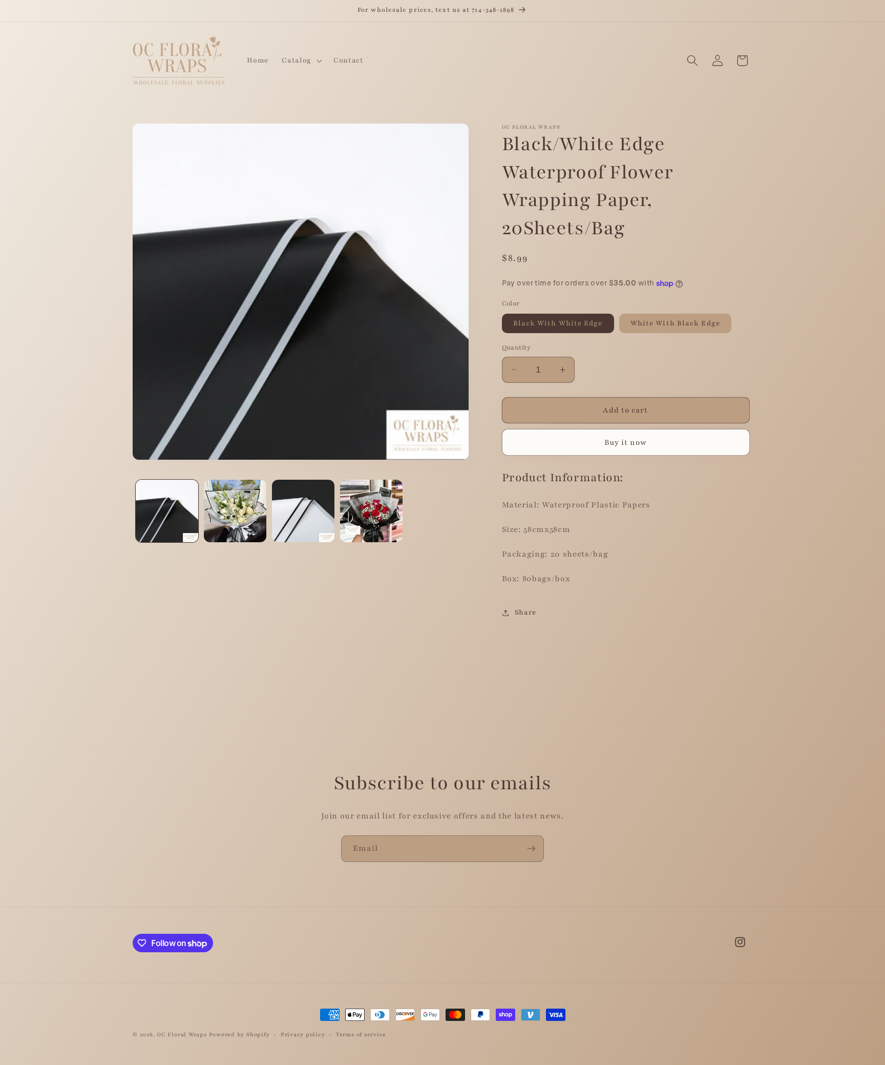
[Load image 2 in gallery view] (235, 511)
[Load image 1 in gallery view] (167, 511)
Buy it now (625, 442)
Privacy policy (303, 1034)
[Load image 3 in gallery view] (303, 511)
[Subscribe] (531, 848)
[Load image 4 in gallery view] (371, 511)
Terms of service (361, 1034)
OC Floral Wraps (182, 1034)
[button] (301, 60)
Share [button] (525, 612)
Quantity (516, 347)
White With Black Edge (675, 323)
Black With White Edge (558, 323)
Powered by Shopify (239, 1034)
